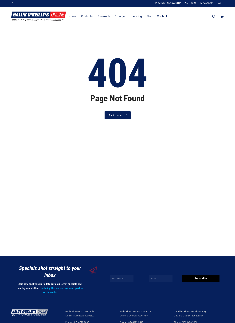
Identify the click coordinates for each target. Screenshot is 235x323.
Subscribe (200, 278)
